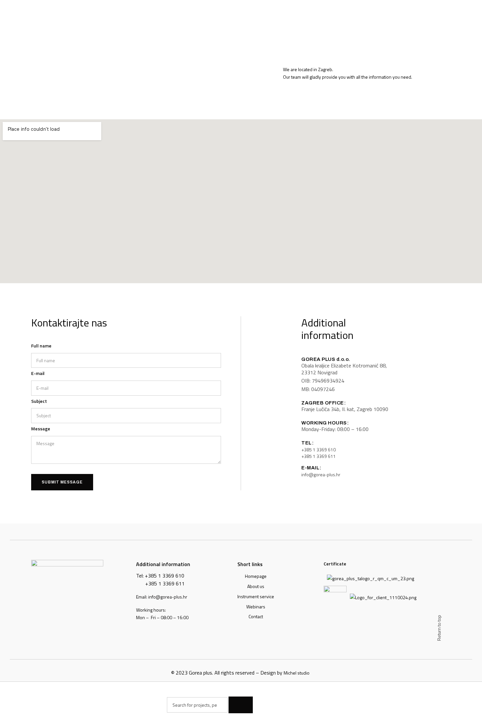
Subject (39, 401)
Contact (256, 616)
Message (40, 428)
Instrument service (255, 596)
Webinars (255, 606)
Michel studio (297, 672)
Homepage (256, 576)
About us (255, 586)
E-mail (38, 373)
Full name (41, 345)
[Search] (241, 705)
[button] (318, 449)
